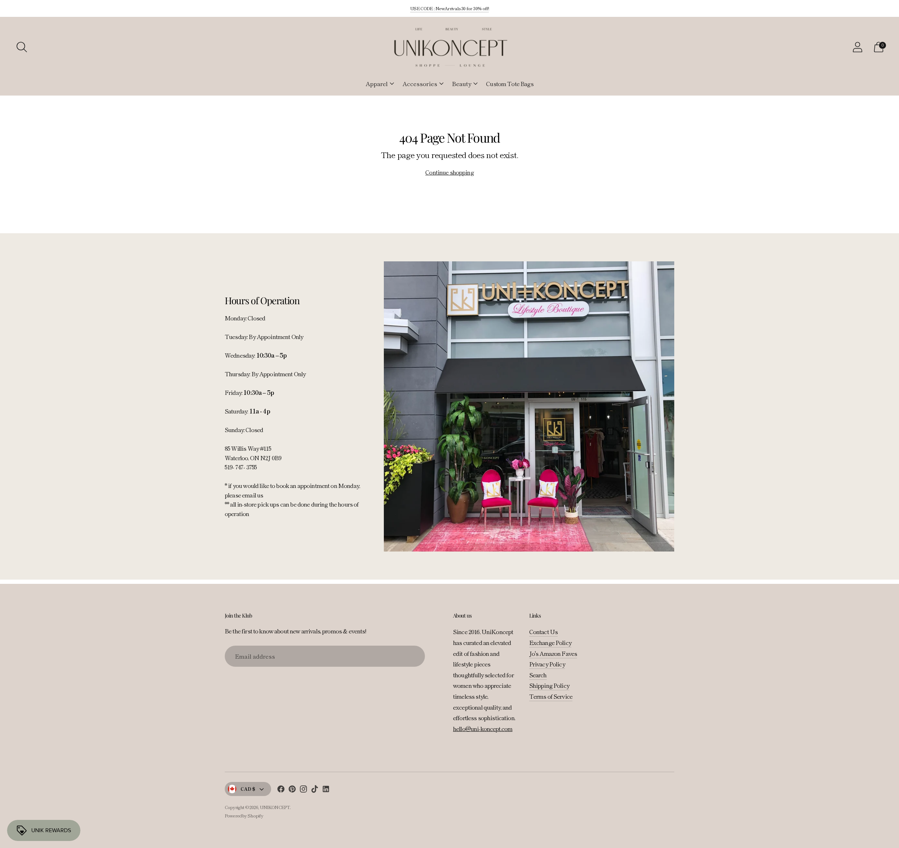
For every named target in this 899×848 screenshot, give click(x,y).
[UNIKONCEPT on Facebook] (281, 790)
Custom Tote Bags (509, 83)
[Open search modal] (22, 47)
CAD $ (248, 788)
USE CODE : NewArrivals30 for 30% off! (449, 8)
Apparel (377, 83)
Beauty (461, 83)
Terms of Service (550, 696)
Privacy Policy (547, 663)
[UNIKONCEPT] (449, 47)
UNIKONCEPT (275, 807)
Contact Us (543, 631)
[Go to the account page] (857, 47)
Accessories (419, 83)
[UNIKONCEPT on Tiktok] (314, 790)
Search (538, 674)
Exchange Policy (550, 642)
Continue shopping (449, 172)
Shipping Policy (549, 685)
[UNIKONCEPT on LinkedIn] (326, 790)
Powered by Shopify (244, 815)
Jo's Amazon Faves (553, 653)
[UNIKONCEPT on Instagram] (303, 790)
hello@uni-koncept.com (482, 728)
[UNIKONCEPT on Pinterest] (292, 790)
